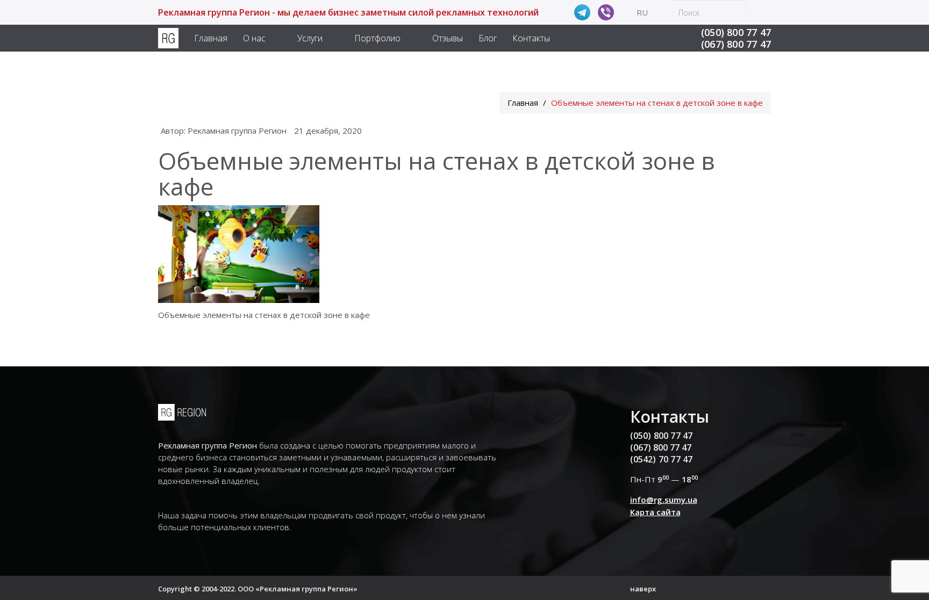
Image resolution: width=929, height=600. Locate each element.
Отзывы (447, 38)
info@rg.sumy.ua (663, 499)
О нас (254, 38)
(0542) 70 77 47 (661, 459)
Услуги (310, 38)
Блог (487, 38)
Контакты (531, 38)
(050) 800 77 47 (736, 32)
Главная (210, 38)
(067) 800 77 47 (736, 44)
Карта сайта (655, 512)
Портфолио (377, 38)
